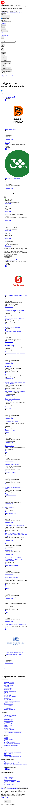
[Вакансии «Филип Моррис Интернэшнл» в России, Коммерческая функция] (16, 641)
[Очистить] (3, 45)
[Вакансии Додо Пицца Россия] (16, 114)
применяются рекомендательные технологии (14, 787)
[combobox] (8, 42)
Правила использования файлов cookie (11, 12)
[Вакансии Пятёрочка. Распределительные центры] (16, 281)
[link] (3, 29)
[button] (2, 32)
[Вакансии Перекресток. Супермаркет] (16, 163)
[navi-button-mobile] (2, 37)
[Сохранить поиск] (2, 49)
